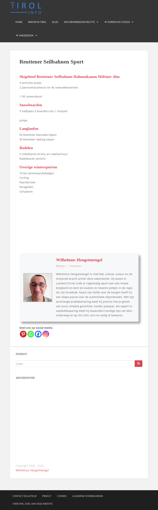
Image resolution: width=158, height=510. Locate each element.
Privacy (46, 496)
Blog (55, 22)
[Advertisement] (79, 223)
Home (18, 22)
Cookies (62, 496)
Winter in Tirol (37, 22)
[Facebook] (38, 334)
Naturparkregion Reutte (79, 22)
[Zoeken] (138, 363)
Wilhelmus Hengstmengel (79, 259)
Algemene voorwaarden (87, 496)
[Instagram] (45, 334)
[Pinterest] (23, 334)
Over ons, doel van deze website (33, 503)
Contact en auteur (24, 496)
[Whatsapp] (30, 334)
